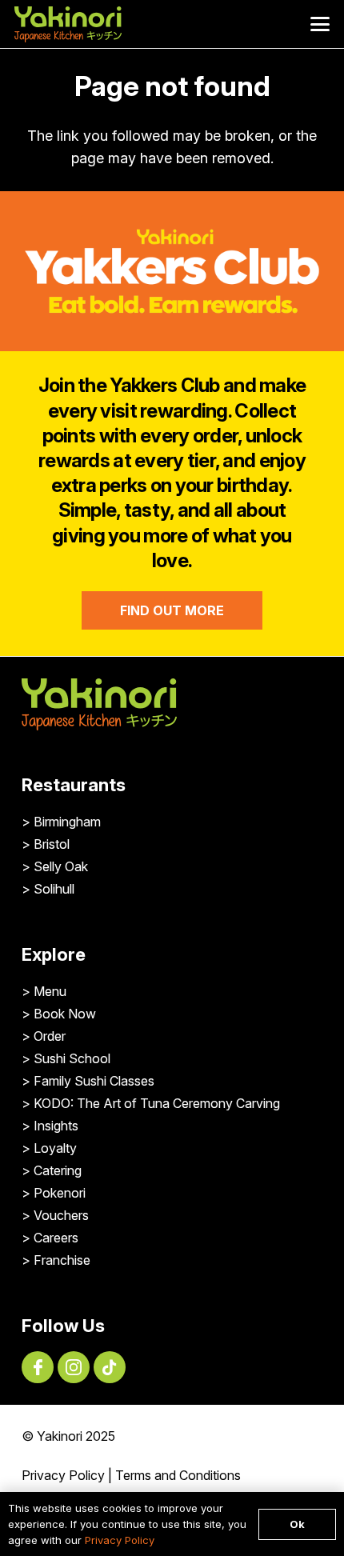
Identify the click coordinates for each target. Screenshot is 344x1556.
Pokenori (60, 1193)
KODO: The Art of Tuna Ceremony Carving (157, 1103)
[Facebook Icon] (38, 1367)
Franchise (62, 1260)
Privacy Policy (63, 1475)
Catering (58, 1170)
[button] (320, 24)
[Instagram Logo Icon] (74, 1367)
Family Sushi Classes (94, 1081)
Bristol (52, 844)
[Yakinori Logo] (68, 24)
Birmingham (67, 822)
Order (50, 1036)
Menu (50, 991)
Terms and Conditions (178, 1475)
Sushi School (72, 1058)
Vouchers (61, 1215)
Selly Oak (61, 866)
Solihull (54, 889)
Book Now (65, 1014)
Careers (56, 1238)
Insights (56, 1126)
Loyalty (55, 1148)
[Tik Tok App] (110, 1367)
